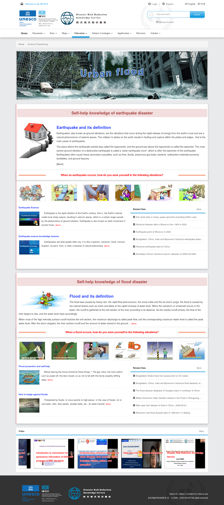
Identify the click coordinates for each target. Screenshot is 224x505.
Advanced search (166, 22)
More (199, 209)
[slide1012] (191, 350)
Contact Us (191, 494)
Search (197, 14)
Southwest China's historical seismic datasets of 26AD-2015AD (165, 253)
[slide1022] (96, 192)
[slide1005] (64, 350)
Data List (173, 494)
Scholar (155, 33)
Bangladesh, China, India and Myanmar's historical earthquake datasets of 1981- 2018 (176, 239)
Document (37, 33)
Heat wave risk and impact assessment (139, 452)
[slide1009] (96, 350)
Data (52, 33)
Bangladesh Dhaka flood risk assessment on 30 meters (161, 375)
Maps (65, 33)
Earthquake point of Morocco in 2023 (153, 231)
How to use (203, 494)
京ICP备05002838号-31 (158, 498)
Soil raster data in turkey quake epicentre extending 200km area (165, 217)
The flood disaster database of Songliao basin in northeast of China (167, 390)
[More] (58, 225)
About (182, 494)
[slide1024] (64, 192)
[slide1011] (159, 350)
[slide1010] (32, 350)
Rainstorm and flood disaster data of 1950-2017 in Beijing (162, 412)
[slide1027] (128, 192)
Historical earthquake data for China (152, 246)
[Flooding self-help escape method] (112, 75)
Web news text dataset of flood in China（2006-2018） (161, 405)
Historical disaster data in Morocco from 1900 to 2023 (161, 224)
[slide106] (159, 192)
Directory (141, 33)
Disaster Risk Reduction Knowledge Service (181, 454)
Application (123, 33)
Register (169, 4)
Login (154, 4)
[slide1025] (191, 192)
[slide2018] (32, 192)
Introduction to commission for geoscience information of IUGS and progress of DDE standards (50, 456)
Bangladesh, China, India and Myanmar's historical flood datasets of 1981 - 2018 (173, 383)
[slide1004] (128, 350)
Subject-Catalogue (101, 33)
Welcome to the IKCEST (36, 4)
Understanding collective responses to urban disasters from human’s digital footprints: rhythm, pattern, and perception (95, 458)
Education (79, 33)
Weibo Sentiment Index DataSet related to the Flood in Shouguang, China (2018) (173, 397)
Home (24, 33)
